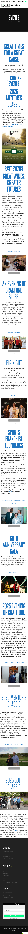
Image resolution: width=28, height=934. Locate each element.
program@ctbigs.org (9, 858)
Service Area (5, 873)
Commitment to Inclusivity (8, 897)
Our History (5, 893)
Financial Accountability (7, 895)
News (4, 880)
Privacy (4, 869)
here (25, 1)
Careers (4, 877)
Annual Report (5, 875)
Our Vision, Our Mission (7, 892)
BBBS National (6, 878)
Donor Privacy (5, 871)
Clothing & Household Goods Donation (10, 882)
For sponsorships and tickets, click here (13, 125)
